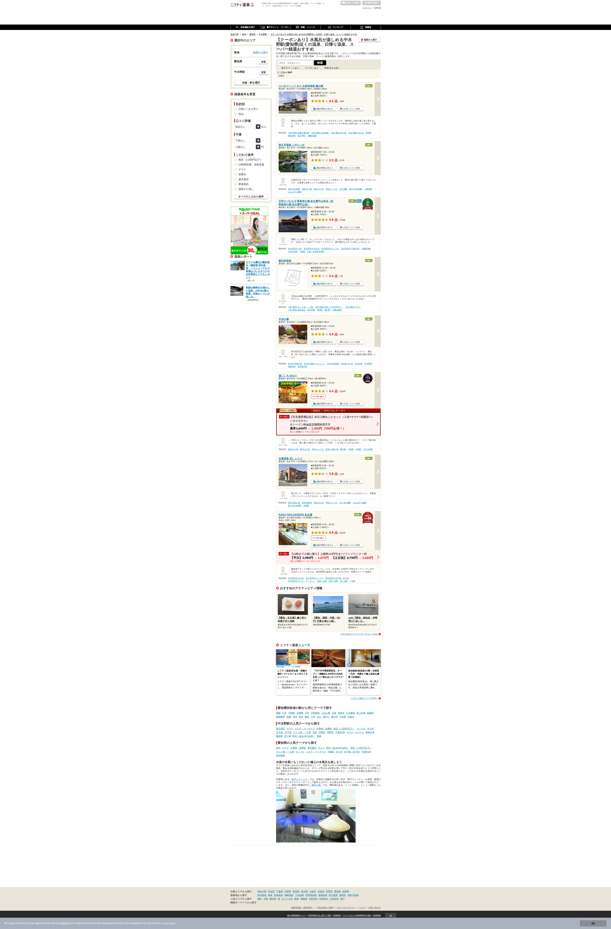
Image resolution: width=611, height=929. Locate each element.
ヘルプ (362, 908)
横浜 (259, 898)
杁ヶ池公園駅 (345, 503)
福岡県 (345, 891)
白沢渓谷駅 (293, 251)
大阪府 (312, 891)
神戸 (342, 898)
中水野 (342, 717)
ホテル (350, 732)
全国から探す (260, 52)
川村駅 (302, 251)
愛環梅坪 (280, 717)
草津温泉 (261, 895)
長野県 (329, 891)
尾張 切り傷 (307, 189)
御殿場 (303, 898)
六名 (284, 713)
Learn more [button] (169, 923)
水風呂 (322, 732)
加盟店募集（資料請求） (302, 908)
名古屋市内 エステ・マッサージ (301, 581)
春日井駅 (301, 136)
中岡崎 (291, 713)
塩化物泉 (280, 755)
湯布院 (342, 895)
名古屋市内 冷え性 (312, 249)
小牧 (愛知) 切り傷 (338, 133)
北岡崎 (299, 713)
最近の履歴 (371, 3)
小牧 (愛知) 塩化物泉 (320, 133)
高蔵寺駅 (292, 136)
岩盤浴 (330, 732)
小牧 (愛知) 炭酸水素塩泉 (298, 133)
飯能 (296, 898)
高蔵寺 (351, 717)
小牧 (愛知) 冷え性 (356, 133)
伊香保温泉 (311, 895)
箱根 (270, 895)
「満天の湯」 (316, 785)
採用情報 (377, 915)
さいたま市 (287, 898)
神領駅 (368, 133)
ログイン (367, 7)
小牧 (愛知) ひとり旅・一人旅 (300, 307)
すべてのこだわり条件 (251, 196)
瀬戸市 (334, 717)
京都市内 (323, 898)
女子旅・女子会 (284, 732)
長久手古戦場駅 (355, 189)
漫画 (319, 736)
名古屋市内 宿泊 (295, 249)
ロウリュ (359, 732)
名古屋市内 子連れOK (350, 249)
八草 (313, 717)
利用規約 (337, 915)
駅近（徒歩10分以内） (304, 736)
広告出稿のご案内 (325, 908)
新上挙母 (361, 713)
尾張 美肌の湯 (294, 503)
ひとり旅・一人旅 (302, 732)
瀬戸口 (326, 717)
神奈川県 (261, 891)
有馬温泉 (278, 895)
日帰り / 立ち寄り (248, 109)
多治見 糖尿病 (333, 364)
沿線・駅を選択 (251, 82)
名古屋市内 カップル (330, 249)
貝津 (295, 717)
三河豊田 (350, 713)
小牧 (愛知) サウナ (353, 307)
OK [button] (593, 923)
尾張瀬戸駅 (302, 366)
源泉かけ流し (246, 189)
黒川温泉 (333, 895)
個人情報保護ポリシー (296, 915)
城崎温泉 (288, 895)
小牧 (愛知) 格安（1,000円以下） (329, 307)
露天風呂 (280, 728)
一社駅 (352, 581)
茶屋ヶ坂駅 (333, 581)
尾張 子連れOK (332, 449)
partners (64, 923)
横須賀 (273, 898)
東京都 (304, 891)
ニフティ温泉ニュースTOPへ (364, 698)
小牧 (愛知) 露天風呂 (297, 310)
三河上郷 (325, 713)
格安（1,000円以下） (344, 728)
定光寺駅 (358, 364)
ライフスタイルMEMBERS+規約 (357, 915)
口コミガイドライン (346, 908)
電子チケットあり (290, 68)
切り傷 (287, 736)
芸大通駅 (343, 189)
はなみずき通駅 (294, 192)
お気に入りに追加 (351, 109)
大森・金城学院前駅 (315, 251)
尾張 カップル (332, 189)
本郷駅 (306, 505)
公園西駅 (368, 189)
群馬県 (296, 891)
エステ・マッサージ (305, 728)
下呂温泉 (299, 895)
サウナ (290, 728)
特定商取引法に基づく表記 (319, 915)
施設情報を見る (324, 109)
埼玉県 (271, 891)
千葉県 (279, 891)
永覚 (334, 713)
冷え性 (370, 728)
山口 (319, 717)
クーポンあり (312, 68)
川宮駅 (358, 449)
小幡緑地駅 (312, 136)
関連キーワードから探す (243, 902)
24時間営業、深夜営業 (251, 164)
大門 (307, 713)
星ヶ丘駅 (344, 581)
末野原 (341, 713)
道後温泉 (322, 895)
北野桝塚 (315, 713)
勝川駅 (327, 310)
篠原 (307, 717)
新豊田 (370, 713)
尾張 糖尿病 (307, 503)
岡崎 (278, 713)
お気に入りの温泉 (351, 3)
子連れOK (340, 732)
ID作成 (377, 7)
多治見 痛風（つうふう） (314, 364)
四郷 (289, 717)
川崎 (265, 898)
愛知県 (337, 891)
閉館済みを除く (332, 68)
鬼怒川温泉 (353, 895)
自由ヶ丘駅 (322, 581)
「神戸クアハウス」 (299, 779)
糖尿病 (279, 736)
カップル (361, 728)
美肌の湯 (369, 732)
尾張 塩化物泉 (294, 189)
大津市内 (334, 898)
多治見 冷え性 (347, 364)
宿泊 (315, 732)
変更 (263, 62)
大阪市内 (313, 898)
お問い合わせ (374, 908)
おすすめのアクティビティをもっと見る (359, 634)
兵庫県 (287, 891)
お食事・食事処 (324, 728)
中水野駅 (368, 364)
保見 (301, 717)
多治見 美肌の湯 (295, 364)
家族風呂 (244, 184)
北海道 (321, 891)
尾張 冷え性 (319, 189)
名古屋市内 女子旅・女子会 (337, 578)
